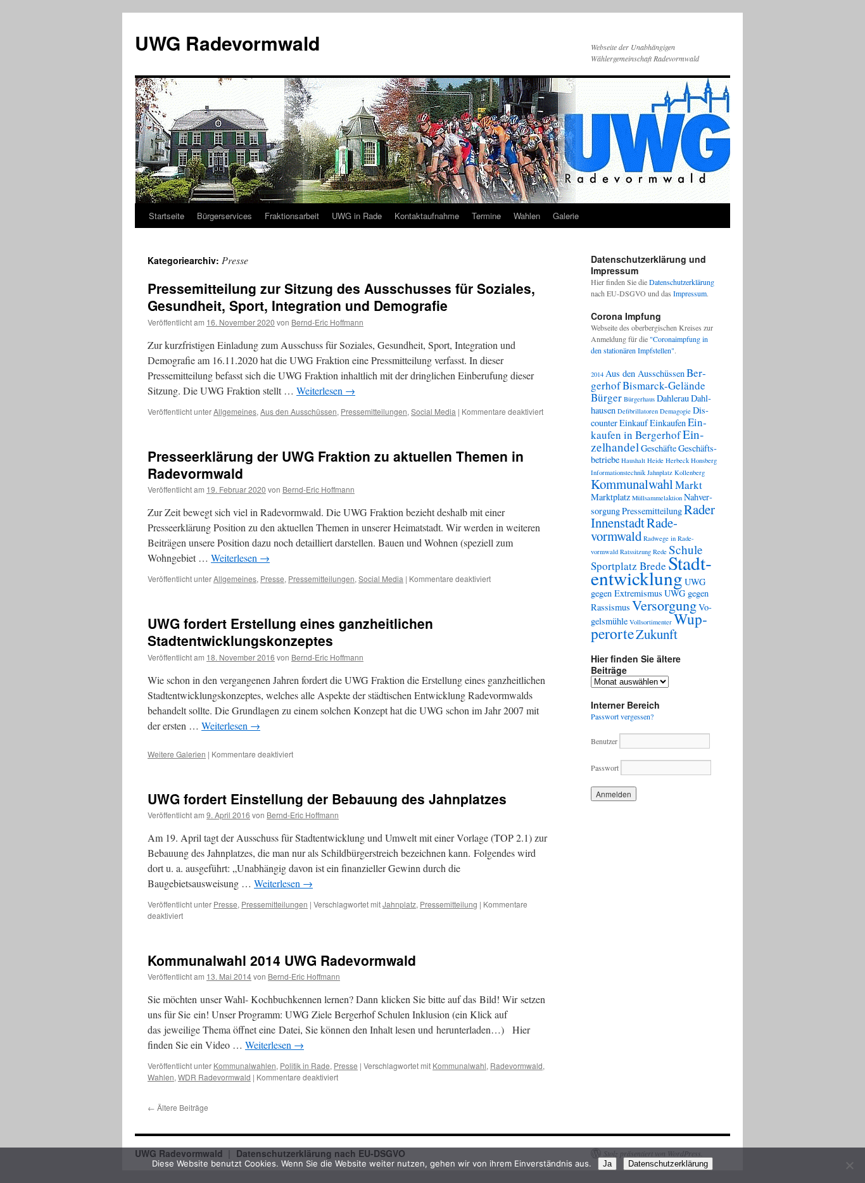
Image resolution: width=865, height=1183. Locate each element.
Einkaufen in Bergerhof (649, 428)
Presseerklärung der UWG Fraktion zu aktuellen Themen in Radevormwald (336, 464)
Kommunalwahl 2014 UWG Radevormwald (282, 960)
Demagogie (675, 411)
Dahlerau (673, 398)
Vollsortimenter (650, 621)
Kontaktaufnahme (427, 216)
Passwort (605, 767)
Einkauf (633, 423)
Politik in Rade (305, 1065)
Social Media (433, 411)
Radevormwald (516, 1065)
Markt (688, 485)
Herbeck (677, 460)
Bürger (606, 397)
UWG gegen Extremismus (648, 587)
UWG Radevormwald (227, 42)
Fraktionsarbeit (292, 216)
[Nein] (849, 1165)
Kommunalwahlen (244, 1065)
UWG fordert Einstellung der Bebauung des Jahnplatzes (327, 798)
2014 (597, 374)
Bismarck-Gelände (663, 385)
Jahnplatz (399, 904)
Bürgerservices (224, 216)
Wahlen (527, 216)
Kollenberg (689, 472)
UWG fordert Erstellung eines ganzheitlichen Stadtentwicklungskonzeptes (290, 632)
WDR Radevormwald (214, 1077)
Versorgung (664, 604)
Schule (686, 549)
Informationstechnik (618, 472)
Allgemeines (234, 411)
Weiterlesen (325, 390)
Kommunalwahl (459, 1065)
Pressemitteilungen (374, 411)
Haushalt (633, 460)
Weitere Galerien (177, 754)
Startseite (166, 216)
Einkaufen (668, 423)
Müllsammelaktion (657, 497)
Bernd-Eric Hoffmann (327, 322)
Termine (486, 216)
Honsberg (704, 460)
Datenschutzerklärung (681, 282)
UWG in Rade (357, 216)
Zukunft (657, 634)
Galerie (566, 216)
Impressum (690, 293)
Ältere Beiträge (178, 1107)
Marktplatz (610, 497)
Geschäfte (658, 448)
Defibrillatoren (637, 411)
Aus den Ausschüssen (298, 411)
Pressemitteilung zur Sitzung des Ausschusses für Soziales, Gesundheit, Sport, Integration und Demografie (341, 297)
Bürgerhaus (639, 399)
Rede (660, 551)
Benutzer (605, 741)
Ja (607, 1163)
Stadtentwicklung (651, 570)
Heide (655, 460)
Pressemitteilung (448, 904)
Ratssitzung (635, 551)
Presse (272, 578)
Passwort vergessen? (622, 716)
